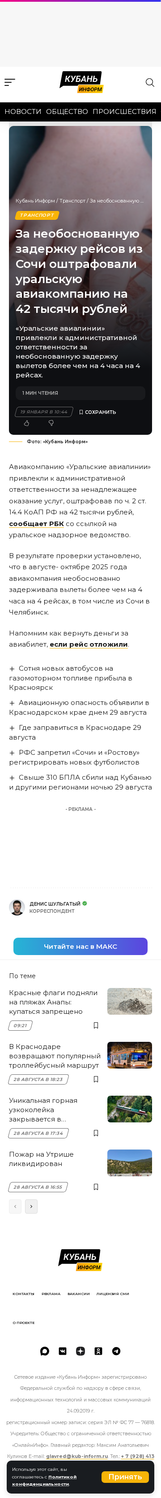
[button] (125, 1477)
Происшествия (125, 111)
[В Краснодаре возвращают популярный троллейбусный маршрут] (129, 1055)
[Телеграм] (116, 1351)
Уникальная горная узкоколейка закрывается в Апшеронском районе (49, 1110)
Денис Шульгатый (55, 904)
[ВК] (62, 1351)
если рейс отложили (89, 644)
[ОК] (98, 1351)
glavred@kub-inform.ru (77, 1456)
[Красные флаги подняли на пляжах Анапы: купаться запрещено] (129, 1001)
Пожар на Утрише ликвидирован (41, 1159)
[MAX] (44, 1351)
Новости (23, 111)
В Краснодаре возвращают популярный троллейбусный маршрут (55, 1055)
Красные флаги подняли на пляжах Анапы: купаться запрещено (53, 1002)
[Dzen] (80, 1351)
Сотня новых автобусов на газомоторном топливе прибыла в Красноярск (70, 678)
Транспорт (72, 201)
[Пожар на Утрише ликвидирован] (129, 1163)
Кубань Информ (35, 201)
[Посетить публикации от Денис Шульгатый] (17, 907)
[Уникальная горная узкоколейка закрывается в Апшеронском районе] (129, 1109)
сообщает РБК (36, 523)
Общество (67, 111)
